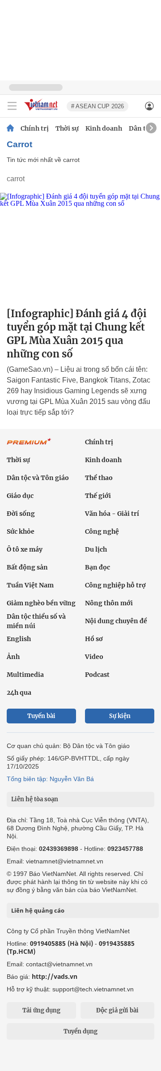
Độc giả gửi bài (117, 1010)
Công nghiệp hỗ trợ (115, 585)
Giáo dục (20, 496)
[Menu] (12, 106)
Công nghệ (102, 531)
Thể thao (99, 478)
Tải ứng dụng (41, 1010)
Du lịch (96, 549)
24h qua (19, 692)
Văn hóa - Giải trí (112, 514)
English (19, 639)
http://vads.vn (54, 976)
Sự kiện (120, 716)
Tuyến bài (41, 716)
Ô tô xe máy (24, 549)
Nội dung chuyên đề (116, 621)
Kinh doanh (103, 128)
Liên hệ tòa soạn (34, 799)
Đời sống (21, 514)
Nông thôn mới (109, 603)
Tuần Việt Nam (30, 585)
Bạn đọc (97, 567)
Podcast (97, 675)
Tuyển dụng (80, 1031)
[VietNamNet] (10, 128)
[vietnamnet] (42, 111)
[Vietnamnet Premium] (29, 446)
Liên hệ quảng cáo (37, 910)
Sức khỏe (20, 531)
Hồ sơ (94, 639)
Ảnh (13, 657)
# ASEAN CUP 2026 (97, 106)
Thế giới (98, 496)
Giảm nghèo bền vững (41, 603)
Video (94, 657)
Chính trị (35, 128)
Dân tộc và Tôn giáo (38, 478)
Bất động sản (27, 567)
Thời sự (67, 128)
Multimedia (25, 675)
